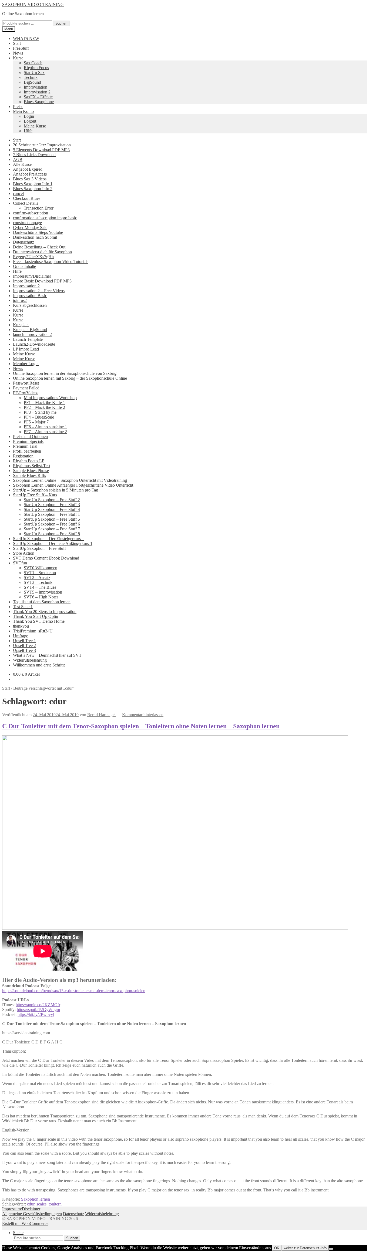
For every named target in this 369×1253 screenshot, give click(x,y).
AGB (17, 159)
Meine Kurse (35, 126)
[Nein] (331, 1249)
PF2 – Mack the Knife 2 (44, 407)
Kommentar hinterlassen (142, 714)
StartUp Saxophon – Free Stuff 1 (52, 514)
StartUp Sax (34, 72)
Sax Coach (33, 62)
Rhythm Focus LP (28, 461)
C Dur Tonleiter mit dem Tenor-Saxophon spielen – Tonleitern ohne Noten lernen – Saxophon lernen (141, 726)
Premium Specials (28, 441)
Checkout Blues (26, 198)
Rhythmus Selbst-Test (31, 465)
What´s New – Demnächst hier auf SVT (47, 655)
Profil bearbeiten (27, 451)
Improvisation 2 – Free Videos (39, 290)
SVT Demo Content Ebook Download (46, 558)
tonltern (55, 1204)
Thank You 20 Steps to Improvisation (44, 611)
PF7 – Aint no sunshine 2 (45, 431)
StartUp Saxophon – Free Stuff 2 (52, 499)
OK (276, 1248)
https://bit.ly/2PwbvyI (36, 1014)
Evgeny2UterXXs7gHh (33, 256)
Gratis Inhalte (24, 266)
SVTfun (20, 563)
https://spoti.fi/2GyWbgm (38, 1009)
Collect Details (25, 203)
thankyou (21, 626)
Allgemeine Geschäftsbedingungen (32, 1213)
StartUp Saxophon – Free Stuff (39, 548)
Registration (23, 456)
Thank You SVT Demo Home (39, 621)
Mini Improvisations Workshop (50, 397)
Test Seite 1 (23, 606)
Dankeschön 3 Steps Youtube (38, 232)
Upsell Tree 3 (24, 650)
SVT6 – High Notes (41, 597)
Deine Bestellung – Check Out (39, 247)
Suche (18, 1232)
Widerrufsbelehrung (30, 660)
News (18, 53)
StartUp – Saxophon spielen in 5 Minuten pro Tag (55, 490)
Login (29, 116)
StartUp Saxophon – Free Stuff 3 (52, 504)
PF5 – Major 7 (36, 422)
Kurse (18, 58)
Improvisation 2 (37, 92)
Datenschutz (23, 242)
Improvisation (35, 87)
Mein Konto (23, 111)
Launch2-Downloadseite (34, 344)
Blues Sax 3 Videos (29, 179)
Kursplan (21, 324)
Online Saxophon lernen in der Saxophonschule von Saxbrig (64, 373)
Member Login (26, 363)
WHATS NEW (26, 38)
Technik (31, 77)
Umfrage (20, 636)
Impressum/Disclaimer (32, 276)
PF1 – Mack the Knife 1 (44, 402)
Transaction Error (38, 208)
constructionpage (27, 222)
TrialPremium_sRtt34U (33, 631)
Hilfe (28, 131)
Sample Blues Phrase (31, 470)
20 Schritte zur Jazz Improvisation (42, 145)
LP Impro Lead (26, 349)
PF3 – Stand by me (40, 412)
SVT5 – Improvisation (43, 592)
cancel (18, 193)
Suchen (61, 23)
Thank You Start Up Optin (35, 616)
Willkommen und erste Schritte (39, 665)
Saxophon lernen (35, 1199)
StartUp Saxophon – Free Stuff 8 (52, 533)
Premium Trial (25, 446)
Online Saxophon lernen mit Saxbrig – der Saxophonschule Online (70, 378)
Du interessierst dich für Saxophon (42, 252)
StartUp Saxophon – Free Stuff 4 (52, 509)
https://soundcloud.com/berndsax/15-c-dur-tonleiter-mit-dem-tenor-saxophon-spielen (73, 990)
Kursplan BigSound (30, 329)
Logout (30, 121)
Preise (18, 106)
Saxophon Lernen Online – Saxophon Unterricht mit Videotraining (70, 480)
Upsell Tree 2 (24, 645)
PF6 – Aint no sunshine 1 (45, 427)
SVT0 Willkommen (40, 567)
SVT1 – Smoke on (40, 572)
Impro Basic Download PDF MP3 (42, 281)
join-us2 (20, 300)
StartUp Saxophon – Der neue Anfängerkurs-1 (52, 543)
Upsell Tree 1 (24, 640)
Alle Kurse (22, 164)
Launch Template (28, 339)
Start (17, 43)
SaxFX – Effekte (38, 97)
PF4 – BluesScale (39, 417)
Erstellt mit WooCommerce (25, 1223)
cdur (30, 1204)
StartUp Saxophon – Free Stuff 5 (52, 519)
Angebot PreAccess (30, 174)
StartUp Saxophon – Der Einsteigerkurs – (48, 538)
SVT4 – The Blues (40, 587)
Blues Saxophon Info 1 (32, 183)
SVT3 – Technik (38, 582)
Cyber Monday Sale (30, 227)
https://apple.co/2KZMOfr (38, 1004)
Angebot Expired (27, 169)
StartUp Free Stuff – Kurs (35, 495)
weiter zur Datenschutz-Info (305, 1248)
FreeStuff (21, 48)
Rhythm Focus (36, 67)
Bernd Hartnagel (101, 714)
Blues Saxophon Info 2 (32, 188)
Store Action (23, 553)
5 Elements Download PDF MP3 (41, 149)
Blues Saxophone (39, 101)
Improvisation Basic (30, 295)
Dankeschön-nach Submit (35, 237)
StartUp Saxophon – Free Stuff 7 (52, 529)
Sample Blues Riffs (29, 475)
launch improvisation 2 (32, 334)
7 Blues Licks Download (34, 154)
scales (41, 1204)
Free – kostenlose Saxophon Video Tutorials (50, 261)
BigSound (32, 82)
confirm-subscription (30, 213)
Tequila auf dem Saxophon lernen (42, 601)
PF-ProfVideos (25, 392)
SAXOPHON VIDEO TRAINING (33, 4)
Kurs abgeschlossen (30, 305)
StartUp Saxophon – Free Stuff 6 (52, 524)
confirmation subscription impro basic (45, 217)
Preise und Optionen (30, 436)
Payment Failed (26, 388)
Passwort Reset (26, 383)
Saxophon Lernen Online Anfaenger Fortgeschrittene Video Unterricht (73, 485)
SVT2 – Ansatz (37, 577)
